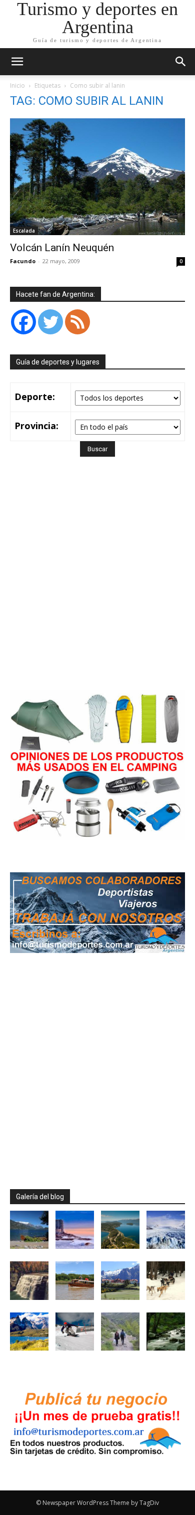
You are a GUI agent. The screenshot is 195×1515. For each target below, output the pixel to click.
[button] (181, 61)
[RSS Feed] (77, 321)
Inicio (17, 85)
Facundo (23, 261)
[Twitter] (50, 321)
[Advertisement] (98, 588)
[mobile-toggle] (17, 61)
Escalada (24, 230)
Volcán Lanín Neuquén (62, 248)
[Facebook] (23, 321)
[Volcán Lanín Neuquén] (97, 176)
